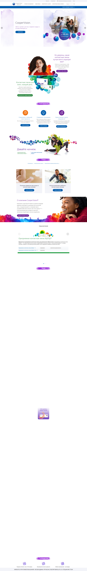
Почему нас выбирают (28, 3)
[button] (68, 234)
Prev (2, 28)
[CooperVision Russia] (17, 4)
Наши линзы (37, 3)
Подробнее (20, 34)
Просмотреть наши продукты (25, 95)
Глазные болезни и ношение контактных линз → (52, 163)
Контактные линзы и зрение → (39, 163)
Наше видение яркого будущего (28, 20)
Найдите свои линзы (62, 71)
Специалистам (53, 0)
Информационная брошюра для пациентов (65, 0)
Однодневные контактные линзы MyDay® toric (27, 250)
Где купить (47, 0)
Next (85, 28)
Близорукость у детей (46, 3)
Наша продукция (43, 226)
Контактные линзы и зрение (57, 3)
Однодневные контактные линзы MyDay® (26, 248)
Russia (74, 0)
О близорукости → (30, 163)
